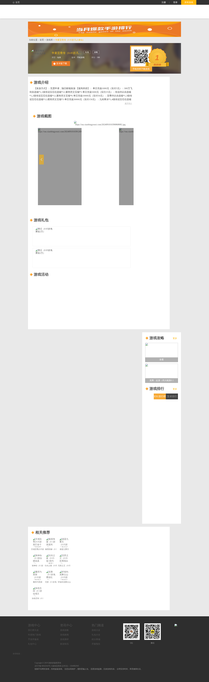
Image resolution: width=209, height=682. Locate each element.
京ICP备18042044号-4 (43, 666)
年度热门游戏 (34, 635)
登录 (175, 2)
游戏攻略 (64, 630)
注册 (164, 2)
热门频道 (98, 625)
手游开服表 (33, 639)
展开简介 (128, 103)
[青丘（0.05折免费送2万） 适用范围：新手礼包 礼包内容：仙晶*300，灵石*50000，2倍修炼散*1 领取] (81, 236)
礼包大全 (96, 635)
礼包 (87, 52)
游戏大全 (96, 630)
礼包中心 (32, 644)
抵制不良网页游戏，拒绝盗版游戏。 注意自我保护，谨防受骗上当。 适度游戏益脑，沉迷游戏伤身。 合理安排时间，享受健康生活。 (88, 669)
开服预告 (96, 644)
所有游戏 (189, 2)
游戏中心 (34, 625)
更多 (175, 338)
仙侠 (59, 57)
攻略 (96, 52)
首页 (17, 2)
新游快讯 (64, 644)
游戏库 (49, 40)
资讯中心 (66, 625)
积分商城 (96, 639)
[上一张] (56, 163)
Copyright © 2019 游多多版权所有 (48, 663)
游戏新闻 (64, 635)
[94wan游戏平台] (42, 11)
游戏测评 (64, 639)
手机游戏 (80, 57)
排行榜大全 (33, 630)
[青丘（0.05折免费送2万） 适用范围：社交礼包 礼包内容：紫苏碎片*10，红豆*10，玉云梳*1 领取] (81, 258)
